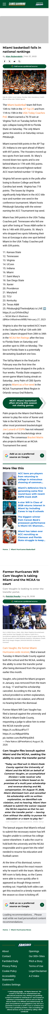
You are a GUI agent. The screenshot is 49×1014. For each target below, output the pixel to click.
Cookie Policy (9, 971)
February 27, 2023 (36, 319)
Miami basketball (16, 104)
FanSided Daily (10, 961)
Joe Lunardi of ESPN (14, 429)
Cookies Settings (11, 984)
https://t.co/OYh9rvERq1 (16, 312)
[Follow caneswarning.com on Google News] (42, 456)
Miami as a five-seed (23, 384)
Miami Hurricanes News (21, 930)
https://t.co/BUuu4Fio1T (16, 729)
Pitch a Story (35, 961)
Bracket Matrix (35, 437)
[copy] (19, 61)
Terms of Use (36, 966)
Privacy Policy (9, 966)
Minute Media (18, 991)
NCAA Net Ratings (19, 337)
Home (5, 549)
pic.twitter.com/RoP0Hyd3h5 (18, 737)
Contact (6, 956)
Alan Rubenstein (14, 56)
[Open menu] (4, 4)
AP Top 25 (28, 108)
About (5, 951)
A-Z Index (34, 976)
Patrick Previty (13, 596)
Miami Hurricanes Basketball (23, 549)
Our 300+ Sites (37, 956)
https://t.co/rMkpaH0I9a (16, 733)
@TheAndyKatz (26, 308)
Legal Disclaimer (38, 971)
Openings (34, 951)
